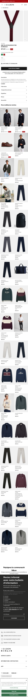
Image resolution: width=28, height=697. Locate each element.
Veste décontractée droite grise (4, 521)
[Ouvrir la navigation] (2, 5)
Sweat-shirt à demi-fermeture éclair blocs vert (18, 307)
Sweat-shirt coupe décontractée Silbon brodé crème (4, 416)
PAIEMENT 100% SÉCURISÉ (9, 642)
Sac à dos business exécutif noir (18, 231)
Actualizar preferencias (6, 676)
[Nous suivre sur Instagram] (3, 650)
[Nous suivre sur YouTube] (5, 650)
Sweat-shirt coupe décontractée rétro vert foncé (4, 308)
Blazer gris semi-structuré (18, 442)
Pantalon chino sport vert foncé (4, 492)
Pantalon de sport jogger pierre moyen (18, 467)
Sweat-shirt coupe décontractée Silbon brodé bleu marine (18, 388)
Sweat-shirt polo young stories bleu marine (4, 387)
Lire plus (3, 83)
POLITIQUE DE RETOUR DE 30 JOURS (12, 639)
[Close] (26, 680)
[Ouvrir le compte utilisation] (22, 5)
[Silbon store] (9, 4)
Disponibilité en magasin (10, 63)
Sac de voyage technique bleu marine (18, 281)
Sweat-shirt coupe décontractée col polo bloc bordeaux (4, 335)
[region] (14, 687)
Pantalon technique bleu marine (4, 281)
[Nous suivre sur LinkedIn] (7, 650)
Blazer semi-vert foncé (19, 414)
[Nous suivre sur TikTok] (9, 650)
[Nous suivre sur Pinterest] (11, 650)
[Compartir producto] (25, 39)
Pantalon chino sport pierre (4, 361)
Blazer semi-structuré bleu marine (4, 442)
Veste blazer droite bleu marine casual (4, 549)
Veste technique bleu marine (19, 154)
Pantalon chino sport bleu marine (18, 256)
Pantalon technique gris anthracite (4, 231)
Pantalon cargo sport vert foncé (5, 467)
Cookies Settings (14, 687)
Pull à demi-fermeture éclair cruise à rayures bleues (4, 205)
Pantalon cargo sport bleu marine (19, 334)
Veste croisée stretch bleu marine (4, 128)
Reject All (14, 691)
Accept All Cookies (14, 694)
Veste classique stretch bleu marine (19, 128)
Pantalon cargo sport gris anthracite (5, 256)
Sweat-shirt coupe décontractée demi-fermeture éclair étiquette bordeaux (19, 494)
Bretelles (3, 43)
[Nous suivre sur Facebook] (1, 650)
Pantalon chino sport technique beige (19, 179)
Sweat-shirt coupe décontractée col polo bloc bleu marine (18, 522)
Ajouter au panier (14, 68)
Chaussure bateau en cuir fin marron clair (5, 154)
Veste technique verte (5, 179)
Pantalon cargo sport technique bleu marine (19, 205)
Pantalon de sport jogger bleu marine (18, 361)
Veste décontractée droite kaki (18, 549)
